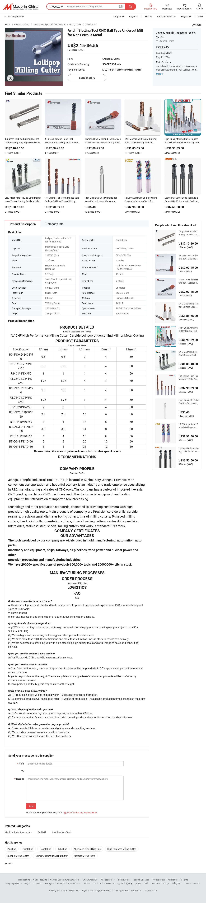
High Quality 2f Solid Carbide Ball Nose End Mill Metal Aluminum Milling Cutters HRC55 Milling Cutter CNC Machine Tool (188, 401)
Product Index (159, 879)
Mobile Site (173, 879)
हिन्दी (146, 883)
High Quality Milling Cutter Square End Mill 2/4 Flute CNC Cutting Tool (188, 329)
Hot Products (24, 879)
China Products (40, 879)
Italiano (87, 883)
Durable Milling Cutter (18, 855)
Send (30, 806)
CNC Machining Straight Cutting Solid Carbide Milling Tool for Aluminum (188, 305)
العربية (120, 883)
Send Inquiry (87, 77)
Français (61, 883)
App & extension (165, 16)
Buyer (132, 16)
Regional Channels (141, 879)
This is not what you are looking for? (44, 812)
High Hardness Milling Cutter (121, 848)
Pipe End (11, 848)
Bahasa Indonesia (192, 883)
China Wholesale (90, 879)
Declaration (136, 890)
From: (20, 763)
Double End (45, 848)
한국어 (129, 883)
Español (38, 883)
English (28, 883)
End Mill (42, 832)
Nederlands (109, 883)
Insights (184, 879)
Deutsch (97, 883)
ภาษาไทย (155, 883)
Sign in (199, 8)
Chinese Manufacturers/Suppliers (64, 879)
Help (147, 16)
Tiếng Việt (176, 883)
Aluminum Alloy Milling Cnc (87, 848)
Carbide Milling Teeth (84, 855)
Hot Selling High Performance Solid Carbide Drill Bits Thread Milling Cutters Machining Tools (188, 377)
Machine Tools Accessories (18, 832)
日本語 (138, 883)
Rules (200, 16)
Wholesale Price (107, 879)
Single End (28, 848)
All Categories (14, 16)
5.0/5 (166, 47)
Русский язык (74, 883)
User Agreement (121, 890)
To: (22, 771)
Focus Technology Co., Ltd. (82, 890)
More (158, 73)
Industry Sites (124, 879)
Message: (19, 778)
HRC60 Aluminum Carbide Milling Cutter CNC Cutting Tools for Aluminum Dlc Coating (188, 426)
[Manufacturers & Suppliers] (20, 6)
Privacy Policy (151, 890)
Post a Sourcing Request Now (80, 812)
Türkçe (166, 883)
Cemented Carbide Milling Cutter (52, 855)
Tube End (62, 848)
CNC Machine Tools (61, 832)
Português (49, 883)
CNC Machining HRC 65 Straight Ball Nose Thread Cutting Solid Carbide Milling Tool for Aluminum (188, 353)
